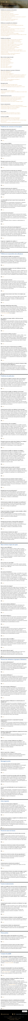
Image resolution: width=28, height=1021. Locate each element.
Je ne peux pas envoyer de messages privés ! (9, 84)
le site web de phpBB (5, 313)
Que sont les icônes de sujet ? (6, 67)
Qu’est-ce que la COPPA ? (5, 12)
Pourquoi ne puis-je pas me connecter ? (8, 15)
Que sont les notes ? (4, 65)
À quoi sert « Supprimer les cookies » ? (8, 20)
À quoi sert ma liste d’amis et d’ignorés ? (8, 90)
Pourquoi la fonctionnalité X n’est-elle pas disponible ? (10, 118)
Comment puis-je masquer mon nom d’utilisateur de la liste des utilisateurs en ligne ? (12, 26)
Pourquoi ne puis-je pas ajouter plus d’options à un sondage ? (12, 44)
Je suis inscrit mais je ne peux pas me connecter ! (10, 14)
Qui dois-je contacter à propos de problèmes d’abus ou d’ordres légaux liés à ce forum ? (13, 121)
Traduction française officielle (12, 1018)
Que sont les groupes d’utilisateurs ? (7, 73)
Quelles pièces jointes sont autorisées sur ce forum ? (10, 112)
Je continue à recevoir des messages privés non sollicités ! (11, 85)
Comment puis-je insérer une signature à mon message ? (11, 41)
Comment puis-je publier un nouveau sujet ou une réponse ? (11, 39)
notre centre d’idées (6, 971)
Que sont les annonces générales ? (7, 62)
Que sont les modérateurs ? (6, 72)
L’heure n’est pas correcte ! (6, 27)
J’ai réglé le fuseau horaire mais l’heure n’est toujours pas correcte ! (13, 28)
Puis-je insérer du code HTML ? (6, 59)
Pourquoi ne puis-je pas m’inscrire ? (7, 13)
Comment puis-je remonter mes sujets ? (8, 54)
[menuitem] (3, 2)
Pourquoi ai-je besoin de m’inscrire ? (7, 11)
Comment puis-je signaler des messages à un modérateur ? (11, 49)
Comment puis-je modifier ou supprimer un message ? (10, 40)
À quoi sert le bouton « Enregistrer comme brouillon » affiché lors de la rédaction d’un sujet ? (13, 52)
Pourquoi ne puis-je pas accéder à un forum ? (9, 46)
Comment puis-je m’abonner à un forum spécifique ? (10, 107)
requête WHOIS (12, 984)
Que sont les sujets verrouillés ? (6, 66)
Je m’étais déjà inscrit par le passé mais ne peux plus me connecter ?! (13, 16)
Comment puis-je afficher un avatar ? (7, 32)
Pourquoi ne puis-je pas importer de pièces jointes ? (10, 47)
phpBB (10, 1016)
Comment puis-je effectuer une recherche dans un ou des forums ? (13, 96)
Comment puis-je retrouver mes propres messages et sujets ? (12, 101)
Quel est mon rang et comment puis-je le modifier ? (10, 33)
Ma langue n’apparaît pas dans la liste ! (8, 29)
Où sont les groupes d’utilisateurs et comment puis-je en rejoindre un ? (13, 74)
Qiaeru (19, 1018)
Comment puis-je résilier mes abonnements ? (9, 108)
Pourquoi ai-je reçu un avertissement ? (8, 48)
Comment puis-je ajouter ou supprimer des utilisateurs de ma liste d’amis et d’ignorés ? (14, 92)
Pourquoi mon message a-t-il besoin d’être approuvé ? (10, 53)
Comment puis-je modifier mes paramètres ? (9, 24)
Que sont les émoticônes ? (5, 60)
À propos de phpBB (9, 962)
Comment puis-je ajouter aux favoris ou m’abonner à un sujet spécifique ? (14, 106)
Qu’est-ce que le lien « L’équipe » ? (7, 80)
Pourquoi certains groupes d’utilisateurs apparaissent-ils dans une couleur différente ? (13, 78)
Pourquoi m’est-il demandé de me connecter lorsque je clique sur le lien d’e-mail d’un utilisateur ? (13, 35)
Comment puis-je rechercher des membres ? (9, 100)
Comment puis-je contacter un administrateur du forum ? (11, 122)
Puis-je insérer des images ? (6, 61)
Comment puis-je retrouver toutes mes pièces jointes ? (10, 113)
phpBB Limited (5, 958)
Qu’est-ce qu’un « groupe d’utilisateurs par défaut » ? (10, 79)
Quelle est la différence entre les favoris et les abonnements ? (12, 105)
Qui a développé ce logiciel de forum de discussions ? (10, 117)
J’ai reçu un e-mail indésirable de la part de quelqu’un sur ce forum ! (13, 86)
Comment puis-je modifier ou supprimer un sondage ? (10, 45)
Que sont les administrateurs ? (6, 71)
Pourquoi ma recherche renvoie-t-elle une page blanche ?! (11, 99)
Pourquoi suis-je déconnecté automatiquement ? (9, 19)
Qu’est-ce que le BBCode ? (6, 58)
